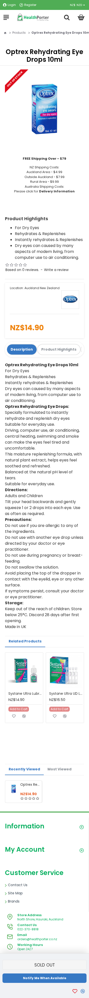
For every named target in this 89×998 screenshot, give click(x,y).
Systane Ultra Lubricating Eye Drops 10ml (25, 693)
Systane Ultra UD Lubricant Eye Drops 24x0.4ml (66, 693)
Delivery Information (57, 191)
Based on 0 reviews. (22, 269)
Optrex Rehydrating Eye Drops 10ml (30, 784)
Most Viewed (59, 769)
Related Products (25, 641)
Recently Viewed (24, 769)
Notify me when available (44, 978)
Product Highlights (58, 349)
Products (19, 32)
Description (22, 349)
